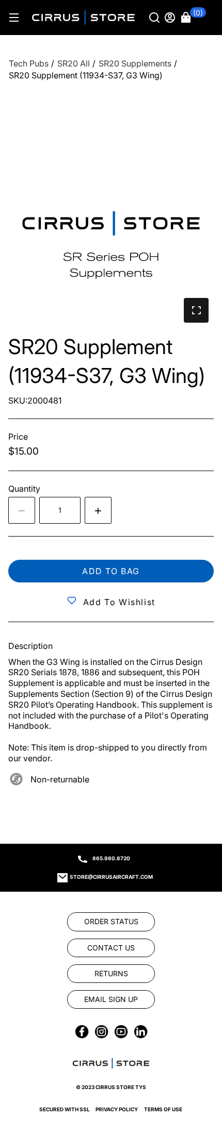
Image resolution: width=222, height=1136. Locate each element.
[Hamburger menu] (13, 17)
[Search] (155, 17)
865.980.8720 (111, 858)
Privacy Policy (117, 1109)
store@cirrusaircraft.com (111, 877)
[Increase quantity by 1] (98, 510)
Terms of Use (163, 1109)
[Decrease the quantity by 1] (21, 510)
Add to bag (111, 571)
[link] (197, 1066)
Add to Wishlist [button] (119, 602)
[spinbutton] (60, 510)
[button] (193, 17)
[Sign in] (171, 17)
